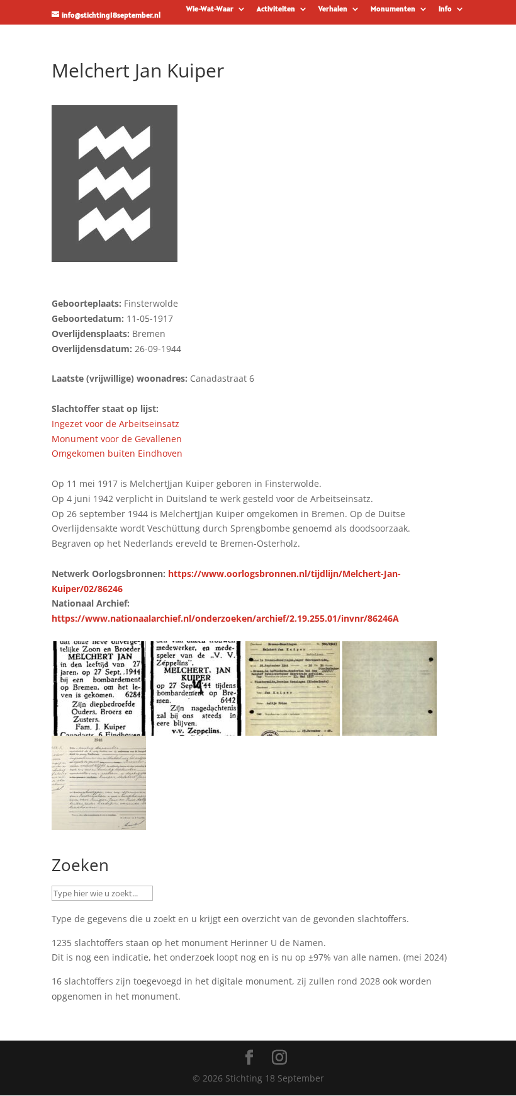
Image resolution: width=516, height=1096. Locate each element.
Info (445, 9)
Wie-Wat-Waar (209, 9)
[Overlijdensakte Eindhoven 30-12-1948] (99, 822)
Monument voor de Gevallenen (117, 439)
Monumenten (393, 9)
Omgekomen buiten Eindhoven (117, 453)
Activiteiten (276, 9)
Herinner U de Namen (276, 943)
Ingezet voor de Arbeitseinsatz (115, 424)
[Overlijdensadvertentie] (99, 728)
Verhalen (332, 9)
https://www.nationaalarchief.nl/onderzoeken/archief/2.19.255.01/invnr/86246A (225, 618)
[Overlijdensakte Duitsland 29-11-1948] (292, 728)
